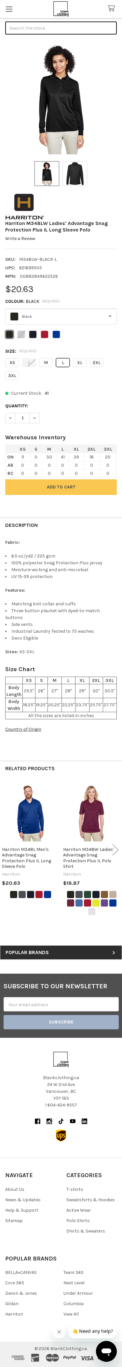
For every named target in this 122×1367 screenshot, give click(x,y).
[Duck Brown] (104, 894)
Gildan (12, 1303)
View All (71, 1314)
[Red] (39, 894)
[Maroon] (71, 903)
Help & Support (21, 1210)
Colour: (32, 301)
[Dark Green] (87, 894)
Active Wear (78, 1210)
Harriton (14, 1314)
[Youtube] (73, 1121)
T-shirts (74, 1189)
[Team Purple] (104, 903)
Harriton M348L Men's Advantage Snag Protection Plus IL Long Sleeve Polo (26, 858)
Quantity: (16, 406)
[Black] (14, 894)
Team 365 (73, 1272)
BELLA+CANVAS (21, 1272)
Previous (6, 850)
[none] (61, 98)
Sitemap (14, 1220)
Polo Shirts (78, 1220)
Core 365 (14, 1283)
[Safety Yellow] (96, 903)
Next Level (74, 1283)
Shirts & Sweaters (85, 1231)
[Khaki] (113, 894)
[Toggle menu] (9, 9)
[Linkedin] (84, 1121)
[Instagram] (49, 1121)
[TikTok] (61, 1121)
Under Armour (78, 1293)
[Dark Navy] (30, 894)
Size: (21, 351)
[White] (92, 911)
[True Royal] (47, 894)
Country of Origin (23, 729)
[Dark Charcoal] (22, 894)
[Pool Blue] (79, 903)
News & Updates (23, 1200)
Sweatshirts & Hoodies (90, 1200)
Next (115, 850)
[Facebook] (38, 1121)
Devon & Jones (21, 1293)
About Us (14, 1189)
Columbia (73, 1303)
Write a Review (20, 238)
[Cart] (112, 9)
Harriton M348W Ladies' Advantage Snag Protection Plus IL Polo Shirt (88, 858)
